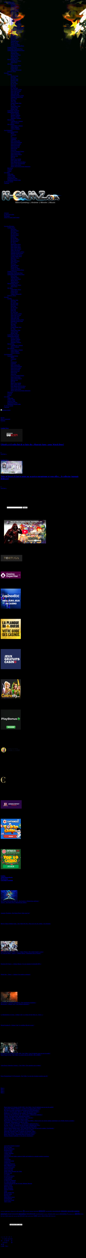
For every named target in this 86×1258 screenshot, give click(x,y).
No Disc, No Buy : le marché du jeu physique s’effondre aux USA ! (22, 1125)
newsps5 (9, 1214)
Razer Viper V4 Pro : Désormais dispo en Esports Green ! (19, 1134)
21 (11, 1240)
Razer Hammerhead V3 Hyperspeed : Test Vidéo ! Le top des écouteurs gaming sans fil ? (24, 1076)
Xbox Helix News (15, 21)
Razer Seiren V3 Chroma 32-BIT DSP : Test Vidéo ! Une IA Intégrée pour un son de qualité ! (25, 1053)
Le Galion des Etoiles (9, 1182)
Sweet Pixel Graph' (9, 1200)
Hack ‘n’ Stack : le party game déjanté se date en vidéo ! (19, 1129)
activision (2, 1211)
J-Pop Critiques (15, 127)
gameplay (21, 1211)
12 (8, 1238)
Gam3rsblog (7, 1159)
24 (5, 1242)
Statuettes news (15, 58)
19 (8, 1240)
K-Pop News (14, 68)
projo (77, 1213)
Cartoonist (13, 135)
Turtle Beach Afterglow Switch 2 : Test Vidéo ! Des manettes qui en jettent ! (21, 1065)
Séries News (14, 62)
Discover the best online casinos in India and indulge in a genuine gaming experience (26, 1156)
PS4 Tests (13, 82)
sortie (6, 1216)
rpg (1, 1216)
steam (18, 1216)
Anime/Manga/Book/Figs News (15, 50)
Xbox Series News (16, 23)
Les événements (8, 130)
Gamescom (14, 138)
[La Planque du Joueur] (11, 638)
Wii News (13, 39)
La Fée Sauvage (8, 1177)
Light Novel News (16, 55)
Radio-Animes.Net (9, 1192)
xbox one (48, 1216)
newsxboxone (31, 1214)
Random (3, 420)
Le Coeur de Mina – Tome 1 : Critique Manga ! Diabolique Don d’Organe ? (21, 953)
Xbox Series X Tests (16, 89)
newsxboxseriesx (40, 1214)
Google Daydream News (17, 46)
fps (17, 1211)
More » (3, 1088)
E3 (11, 136)
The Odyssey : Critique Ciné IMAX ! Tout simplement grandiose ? (18, 1002)
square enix (10, 1216)
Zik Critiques (10, 124)
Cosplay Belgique (9, 1153)
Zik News (10, 64)
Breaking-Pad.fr (8, 1150)
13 (10, 1238)
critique (12, 1211)
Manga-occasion (8, 1186)
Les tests (6, 73)
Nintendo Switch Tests (17, 97)
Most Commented (5, 419)
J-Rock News (14, 67)
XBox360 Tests (15, 94)
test (21, 1216)
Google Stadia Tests (16, 103)
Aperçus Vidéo (11, 177)
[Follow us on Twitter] (1, 422)
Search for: (3, 507)
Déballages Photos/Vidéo (14, 180)
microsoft (27, 1211)
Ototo (5, 1191)
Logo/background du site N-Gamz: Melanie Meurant (18, 1183)
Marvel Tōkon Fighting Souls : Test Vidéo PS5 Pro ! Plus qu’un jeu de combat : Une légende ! (26, 923)
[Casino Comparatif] (11, 789)
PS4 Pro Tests (14, 80)
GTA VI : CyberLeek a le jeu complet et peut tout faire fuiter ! (20, 1126)
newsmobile (49, 1211)
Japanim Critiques (15, 115)
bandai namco (7, 1211)
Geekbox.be (7, 1162)
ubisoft (43, 1216)
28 (11, 1242)
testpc (26, 1216)
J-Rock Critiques (15, 128)
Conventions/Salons (12, 132)
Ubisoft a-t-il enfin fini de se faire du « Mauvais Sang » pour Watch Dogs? (32, 444)
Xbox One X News (16, 24)
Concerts (9, 169)
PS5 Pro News (15, 6)
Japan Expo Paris (15, 145)
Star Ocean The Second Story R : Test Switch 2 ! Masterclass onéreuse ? (20, 901)
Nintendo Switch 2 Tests (17, 95)
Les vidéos (7, 172)
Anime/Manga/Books (13, 112)
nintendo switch (51, 1214)
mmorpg (31, 1211)
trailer (35, 1216)
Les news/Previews (9, 2)
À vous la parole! (8, 181)
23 (3, 1242)
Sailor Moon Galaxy (9, 1197)
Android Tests (14, 107)
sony (4, 1216)
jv (24, 1210)
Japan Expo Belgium (16, 142)
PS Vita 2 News (15, 15)
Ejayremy (6, 1158)
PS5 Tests (13, 77)
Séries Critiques (15, 122)
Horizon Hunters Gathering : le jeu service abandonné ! (18, 1135)
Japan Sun (13, 150)
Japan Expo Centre (16, 144)
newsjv (42, 1211)
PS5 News (13, 8)
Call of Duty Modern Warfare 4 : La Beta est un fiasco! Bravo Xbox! (22, 1108)
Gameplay (13, 139)
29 (1, 1244)
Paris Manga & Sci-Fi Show (18, 162)
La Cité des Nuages (9, 1176)
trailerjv (39, 1216)
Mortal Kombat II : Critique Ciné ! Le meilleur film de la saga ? (17, 1025)
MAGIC (13, 157)
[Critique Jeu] (11, 868)
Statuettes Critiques (16, 118)
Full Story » (4, 454)
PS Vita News (14, 17)
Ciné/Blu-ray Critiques (17, 121)
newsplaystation (73, 1211)
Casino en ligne (8, 1151)
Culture (9, 171)
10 (5, 1238)
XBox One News (15, 26)
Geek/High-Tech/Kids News (15, 49)
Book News (14, 52)
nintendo (46, 1213)
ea (16, 1211)
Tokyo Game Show (16, 165)
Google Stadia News (16, 32)
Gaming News (11, 3)
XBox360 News (15, 36)
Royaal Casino (8, 1194)
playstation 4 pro (71, 1213)
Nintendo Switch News (17, 29)
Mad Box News (15, 33)
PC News (13, 18)
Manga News (14, 56)
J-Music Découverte (16, 70)
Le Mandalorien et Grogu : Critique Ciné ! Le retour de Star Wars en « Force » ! (22, 1014)
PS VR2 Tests (14, 79)
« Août (2, 1246)
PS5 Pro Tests (14, 76)
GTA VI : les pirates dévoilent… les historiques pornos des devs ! (21, 1123)
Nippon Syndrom (8, 1189)
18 (6, 1240)
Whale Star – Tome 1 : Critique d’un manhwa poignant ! (16, 974)
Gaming (9, 74)
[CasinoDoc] (11, 608)
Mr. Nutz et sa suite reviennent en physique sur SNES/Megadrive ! (21, 1110)
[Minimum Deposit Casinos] (11, 808)
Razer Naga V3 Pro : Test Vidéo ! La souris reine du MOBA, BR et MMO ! (21, 1055)
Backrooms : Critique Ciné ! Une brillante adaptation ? (15, 1004)
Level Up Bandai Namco (17, 151)
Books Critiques (15, 113)
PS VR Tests (14, 83)
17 (5, 1240)
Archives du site (5, 1224)
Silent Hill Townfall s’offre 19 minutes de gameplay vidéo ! (20, 1131)
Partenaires (7, 216)
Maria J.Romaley (8, 1188)
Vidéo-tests (10, 174)
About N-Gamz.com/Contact (11, 217)
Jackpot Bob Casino (9, 1167)
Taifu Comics (7, 1201)
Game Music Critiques (17, 125)
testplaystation (30, 1215)
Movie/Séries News (12, 59)
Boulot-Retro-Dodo (9, 1148)
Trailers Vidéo (11, 175)
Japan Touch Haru (15, 153)
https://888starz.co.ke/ (10, 1165)
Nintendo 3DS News (16, 30)
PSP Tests (13, 86)
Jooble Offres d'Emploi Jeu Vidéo (13, 1171)
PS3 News (13, 35)
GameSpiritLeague (9, 1161)
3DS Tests (13, 101)
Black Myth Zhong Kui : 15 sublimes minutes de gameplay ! (20, 1132)
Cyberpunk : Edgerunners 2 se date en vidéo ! (16, 1122)
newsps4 (4, 1214)
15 (1, 1240)
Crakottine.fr (7, 1154)
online (57, 1213)
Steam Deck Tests (15, 106)
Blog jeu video (8, 1147)
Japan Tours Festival (16, 154)
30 (3, 1244)
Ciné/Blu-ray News (16, 61)
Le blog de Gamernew (10, 1180)
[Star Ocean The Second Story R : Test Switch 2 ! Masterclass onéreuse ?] (9, 900)
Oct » (6, 1246)
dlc (15, 1211)
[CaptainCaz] (11, 838)
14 (11, 1238)
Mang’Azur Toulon (16, 159)
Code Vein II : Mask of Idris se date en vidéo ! (16, 1119)
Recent (2, 417)
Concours (6, 183)
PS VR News (14, 14)
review (81, 1214)
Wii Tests (13, 100)
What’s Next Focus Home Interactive (20, 166)
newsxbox (22, 1214)
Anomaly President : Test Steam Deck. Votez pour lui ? (15, 913)
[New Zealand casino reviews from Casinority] (11, 699)
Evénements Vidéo (12, 178)
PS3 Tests (13, 85)
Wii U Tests (14, 98)
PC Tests (13, 104)
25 (6, 1242)
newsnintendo (56, 1211)
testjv (23, 1216)
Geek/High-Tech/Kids (13, 110)
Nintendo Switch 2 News (17, 27)
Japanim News (15, 53)
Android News (15, 41)
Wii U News (14, 38)
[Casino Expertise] (11, 578)
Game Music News (16, 65)
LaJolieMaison (8, 1179)
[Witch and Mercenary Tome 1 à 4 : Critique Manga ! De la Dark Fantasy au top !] (9, 950)
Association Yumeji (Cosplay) (12, 1145)
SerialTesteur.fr (8, 1198)
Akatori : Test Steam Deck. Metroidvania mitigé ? (14, 902)
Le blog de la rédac (9, 214)
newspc (64, 1211)
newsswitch (15, 1214)
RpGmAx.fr (7, 1195)
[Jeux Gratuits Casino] (11, 668)
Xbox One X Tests (16, 91)
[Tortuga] (11, 561)
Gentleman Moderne (9, 1164)
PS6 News (13, 5)
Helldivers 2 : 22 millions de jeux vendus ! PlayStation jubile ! (20, 1113)
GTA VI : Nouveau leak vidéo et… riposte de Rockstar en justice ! (21, 1111)
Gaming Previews (12, 47)
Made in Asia (14, 156)
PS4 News (13, 12)
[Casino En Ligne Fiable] (11, 759)
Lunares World (8, 1185)
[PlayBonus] (11, 729)
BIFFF (12, 133)
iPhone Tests (14, 109)
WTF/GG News (11, 71)
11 (6, 1238)
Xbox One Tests (15, 92)
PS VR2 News (15, 9)
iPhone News (14, 42)
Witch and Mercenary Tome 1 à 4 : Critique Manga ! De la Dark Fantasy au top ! (22, 952)
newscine (36, 1211)
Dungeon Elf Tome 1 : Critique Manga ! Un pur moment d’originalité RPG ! (21, 964)
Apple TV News (15, 44)
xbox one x (53, 1216)
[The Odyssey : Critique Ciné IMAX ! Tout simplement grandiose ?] (9, 1001)
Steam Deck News (16, 20)
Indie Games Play (15, 141)
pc (59, 1214)
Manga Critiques (15, 116)
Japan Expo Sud (15, 147)
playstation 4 (64, 1214)
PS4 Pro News (15, 11)
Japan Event (14, 148)
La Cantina (7, 1174)
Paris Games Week (16, 160)
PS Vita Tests (14, 88)
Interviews (10, 168)
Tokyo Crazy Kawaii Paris (18, 163)
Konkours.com (8, 1173)
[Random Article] (5, 410)
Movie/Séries (10, 119)
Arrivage (6, 213)
